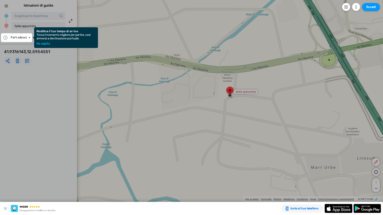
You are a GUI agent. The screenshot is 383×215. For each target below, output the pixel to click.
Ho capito (43, 43)
